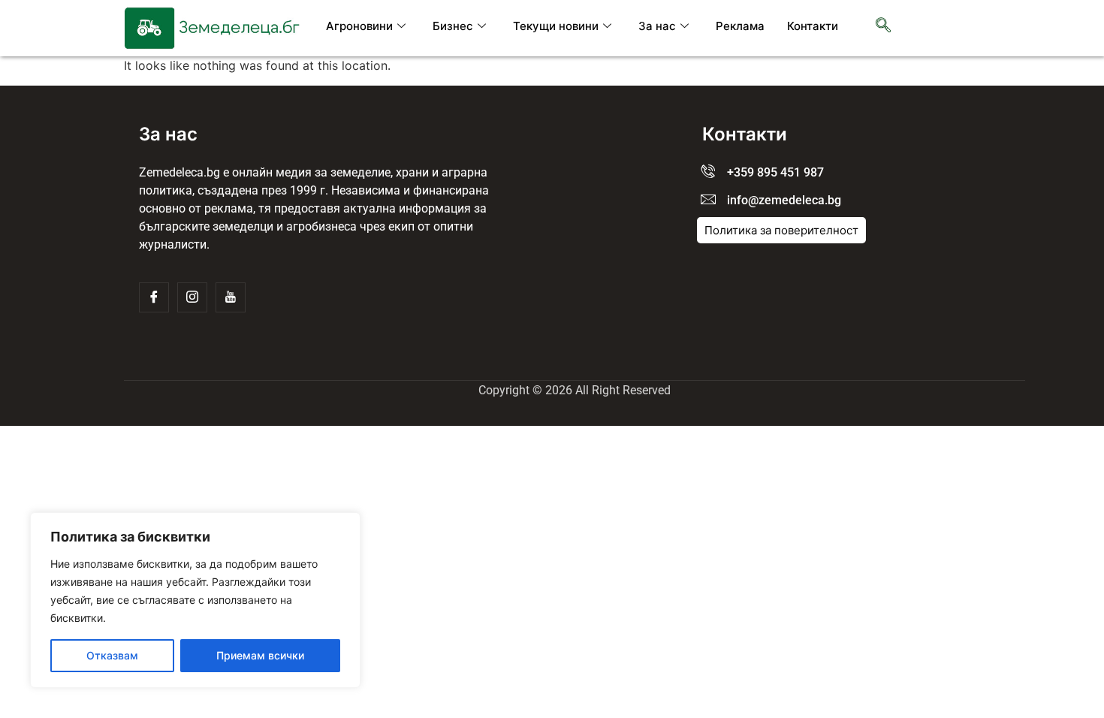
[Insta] (192, 297)
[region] (195, 600)
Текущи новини (556, 26)
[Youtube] (231, 297)
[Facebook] (154, 297)
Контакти (812, 26)
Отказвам (112, 655)
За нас (657, 26)
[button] (883, 26)
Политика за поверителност (781, 230)
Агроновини (359, 26)
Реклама (740, 26)
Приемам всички (260, 655)
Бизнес (453, 26)
